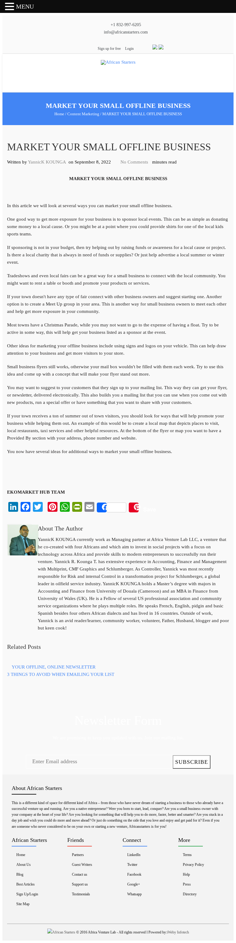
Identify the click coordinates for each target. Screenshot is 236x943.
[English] (154, 48)
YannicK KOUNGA (47, 162)
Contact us (79, 874)
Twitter (132, 864)
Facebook (134, 874)
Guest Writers (82, 864)
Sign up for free (109, 48)
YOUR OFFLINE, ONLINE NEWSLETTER (54, 667)
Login (129, 48)
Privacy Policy (193, 864)
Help (186, 874)
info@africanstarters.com (126, 32)
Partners (78, 855)
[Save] (134, 507)
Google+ (133, 884)
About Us (23, 864)
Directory (190, 894)
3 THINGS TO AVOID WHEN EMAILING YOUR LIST (60, 674)
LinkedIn (133, 855)
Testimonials (81, 894)
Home (59, 114)
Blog (19, 874)
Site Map (23, 904)
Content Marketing (83, 114)
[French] (161, 48)
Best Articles (25, 884)
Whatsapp (134, 894)
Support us (80, 884)
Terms (187, 855)
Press (187, 884)
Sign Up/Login (27, 894)
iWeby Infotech (178, 932)
